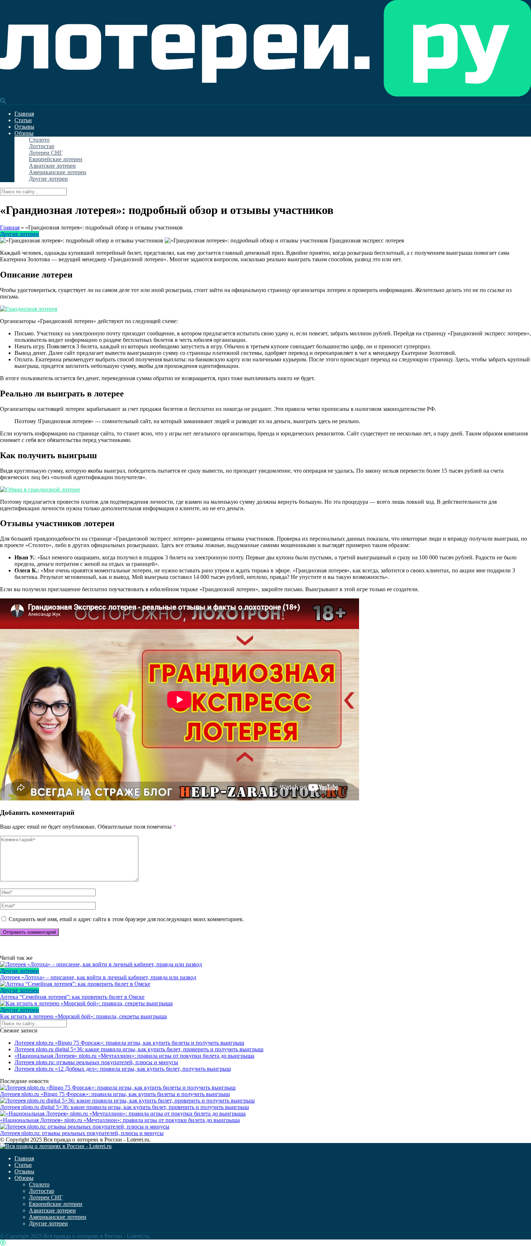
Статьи (23, 120)
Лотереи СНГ (45, 153)
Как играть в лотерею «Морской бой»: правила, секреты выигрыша (83, 1016)
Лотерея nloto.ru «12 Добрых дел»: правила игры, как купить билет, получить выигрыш (122, 1069)
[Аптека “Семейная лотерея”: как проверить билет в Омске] (265, 984)
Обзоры (24, 133)
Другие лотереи (48, 179)
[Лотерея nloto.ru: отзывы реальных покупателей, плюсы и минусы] (84, 1126)
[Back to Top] (3, 1242)
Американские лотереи (57, 172)
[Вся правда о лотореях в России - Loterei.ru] (265, 94)
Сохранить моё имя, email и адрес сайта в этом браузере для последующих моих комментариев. (126, 919)
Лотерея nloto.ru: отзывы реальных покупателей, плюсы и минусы (96, 1062)
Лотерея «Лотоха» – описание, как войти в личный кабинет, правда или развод (98, 977)
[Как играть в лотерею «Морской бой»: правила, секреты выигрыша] (265, 1003)
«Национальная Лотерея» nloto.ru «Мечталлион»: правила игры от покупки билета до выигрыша (134, 1056)
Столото (39, 140)
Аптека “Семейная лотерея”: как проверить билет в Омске (72, 997)
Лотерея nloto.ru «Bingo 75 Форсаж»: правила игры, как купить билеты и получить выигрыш (129, 1043)
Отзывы (24, 127)
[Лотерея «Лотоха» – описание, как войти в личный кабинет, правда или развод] (265, 964)
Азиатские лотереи (52, 166)
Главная (24, 114)
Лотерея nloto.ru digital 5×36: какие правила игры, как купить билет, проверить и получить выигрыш (138, 1049)
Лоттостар (41, 146)
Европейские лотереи (55, 159)
